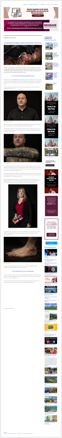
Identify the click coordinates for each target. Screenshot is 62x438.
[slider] (52, 192)
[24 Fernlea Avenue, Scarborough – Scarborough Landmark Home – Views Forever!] (49, 76)
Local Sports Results (55, 4)
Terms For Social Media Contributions (28, 433)
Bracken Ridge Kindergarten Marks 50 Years (50, 374)
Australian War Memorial (16, 79)
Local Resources (43, 4)
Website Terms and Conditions (12, 433)
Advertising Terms (19, 433)
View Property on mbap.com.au (50, 165)
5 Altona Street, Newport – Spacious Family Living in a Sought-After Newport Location (56, 45)
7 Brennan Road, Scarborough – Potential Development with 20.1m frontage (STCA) (56, 55)
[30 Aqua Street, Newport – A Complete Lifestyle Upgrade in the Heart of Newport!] (49, 66)
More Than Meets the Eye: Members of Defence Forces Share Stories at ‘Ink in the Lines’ (22, 43)
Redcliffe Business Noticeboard (34, 4)
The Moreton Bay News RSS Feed (50, 247)
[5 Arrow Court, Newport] (49, 86)
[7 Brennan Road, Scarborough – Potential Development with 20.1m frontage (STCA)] (49, 56)
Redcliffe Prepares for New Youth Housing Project (51, 403)
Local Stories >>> (51, 243)
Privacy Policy (5, 433)
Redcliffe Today (5, 432)
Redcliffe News (25, 4)
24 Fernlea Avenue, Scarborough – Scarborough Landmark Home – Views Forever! (55, 75)
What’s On (48, 4)
